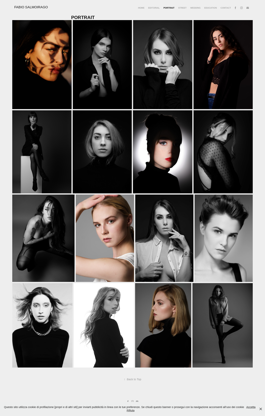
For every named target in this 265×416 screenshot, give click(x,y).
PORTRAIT (169, 8)
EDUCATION (210, 8)
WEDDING (195, 8)
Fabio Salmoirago (31, 7)
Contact (226, 8)
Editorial (154, 8)
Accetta (250, 407)
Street (182, 8)
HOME (141, 8)
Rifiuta (130, 410)
